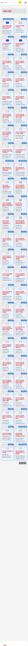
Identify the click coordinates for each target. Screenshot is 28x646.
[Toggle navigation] (25, 3)
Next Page (22, 463)
